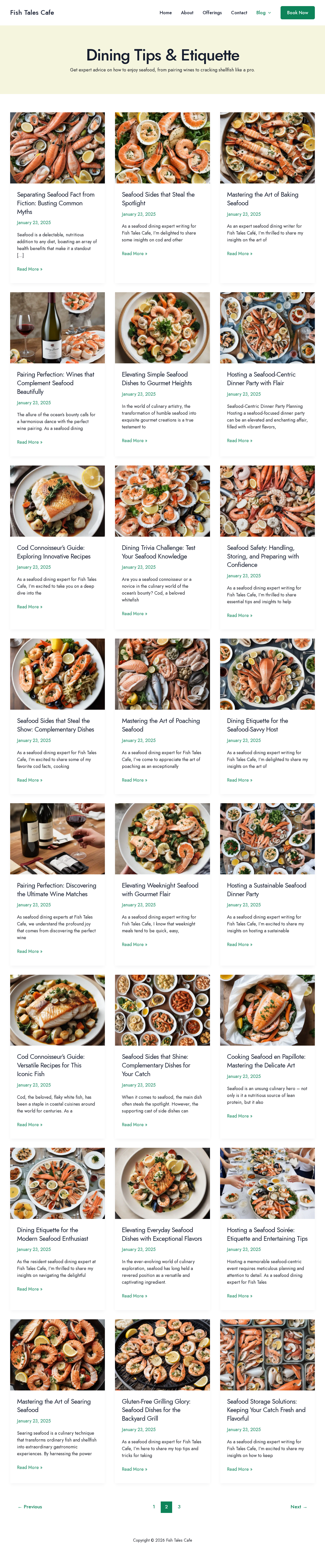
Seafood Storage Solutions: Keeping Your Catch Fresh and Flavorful (266, 1410)
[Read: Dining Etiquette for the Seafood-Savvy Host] (267, 673)
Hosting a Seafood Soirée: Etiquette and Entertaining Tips (267, 1234)
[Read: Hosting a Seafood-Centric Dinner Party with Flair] (267, 327)
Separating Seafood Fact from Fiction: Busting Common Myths (55, 203)
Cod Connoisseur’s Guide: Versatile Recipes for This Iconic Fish (51, 1065)
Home (166, 12)
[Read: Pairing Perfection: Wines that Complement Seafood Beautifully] (57, 327)
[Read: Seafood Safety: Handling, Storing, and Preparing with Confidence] (267, 500)
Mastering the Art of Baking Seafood (262, 199)
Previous (30, 1506)
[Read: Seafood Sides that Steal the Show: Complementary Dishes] (57, 673)
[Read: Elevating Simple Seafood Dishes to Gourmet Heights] (162, 327)
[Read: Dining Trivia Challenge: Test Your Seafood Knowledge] (162, 500)
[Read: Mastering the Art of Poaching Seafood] (162, 673)
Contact (239, 12)
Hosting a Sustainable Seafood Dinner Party (266, 889)
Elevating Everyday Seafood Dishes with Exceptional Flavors (162, 1234)
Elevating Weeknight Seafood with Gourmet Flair (160, 889)
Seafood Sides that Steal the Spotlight (158, 199)
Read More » (29, 269)
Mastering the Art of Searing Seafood (54, 1406)
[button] (268, 12)
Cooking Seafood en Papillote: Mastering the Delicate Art (266, 1061)
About (187, 12)
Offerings (212, 12)
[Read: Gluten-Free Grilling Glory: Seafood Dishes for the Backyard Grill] (162, 1354)
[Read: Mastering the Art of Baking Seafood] (267, 147)
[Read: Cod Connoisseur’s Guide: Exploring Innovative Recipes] (57, 500)
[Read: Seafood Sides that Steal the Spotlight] (162, 147)
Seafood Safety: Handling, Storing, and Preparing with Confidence (263, 556)
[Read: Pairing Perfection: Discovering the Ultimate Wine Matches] (57, 838)
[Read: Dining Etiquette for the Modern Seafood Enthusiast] (57, 1183)
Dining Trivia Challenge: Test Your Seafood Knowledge (158, 552)
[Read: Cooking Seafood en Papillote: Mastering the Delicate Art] (267, 1009)
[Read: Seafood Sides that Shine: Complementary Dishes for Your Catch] (162, 1009)
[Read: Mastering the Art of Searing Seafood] (57, 1354)
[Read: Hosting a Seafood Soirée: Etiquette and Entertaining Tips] (267, 1183)
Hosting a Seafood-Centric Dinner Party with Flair (261, 378)
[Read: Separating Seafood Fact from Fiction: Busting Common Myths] (57, 147)
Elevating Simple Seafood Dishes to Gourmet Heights (157, 378)
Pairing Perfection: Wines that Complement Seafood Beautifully (55, 382)
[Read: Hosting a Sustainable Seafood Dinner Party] (267, 838)
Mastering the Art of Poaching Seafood (161, 725)
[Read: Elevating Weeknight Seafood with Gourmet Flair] (162, 838)
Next (299, 1506)
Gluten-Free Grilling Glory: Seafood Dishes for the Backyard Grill (156, 1410)
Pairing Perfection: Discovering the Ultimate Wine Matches (56, 889)
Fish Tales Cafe (32, 12)
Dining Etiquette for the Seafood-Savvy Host (257, 725)
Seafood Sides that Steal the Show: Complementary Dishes (55, 725)
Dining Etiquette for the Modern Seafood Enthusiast (52, 1234)
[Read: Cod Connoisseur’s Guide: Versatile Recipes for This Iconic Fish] (57, 1009)
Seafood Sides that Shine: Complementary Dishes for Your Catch (156, 1065)
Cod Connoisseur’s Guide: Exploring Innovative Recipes (53, 552)
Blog (261, 12)
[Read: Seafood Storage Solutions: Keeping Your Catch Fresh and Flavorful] (267, 1354)
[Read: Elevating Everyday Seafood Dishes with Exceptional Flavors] (162, 1183)
